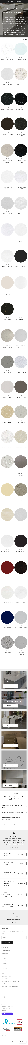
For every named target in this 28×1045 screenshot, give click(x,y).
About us (3, 971)
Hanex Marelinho (7, 602)
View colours (10, 686)
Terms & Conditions (6, 976)
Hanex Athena (20, 84)
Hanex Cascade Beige (7, 161)
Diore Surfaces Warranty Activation (10, 981)
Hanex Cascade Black (21, 161)
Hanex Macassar (20, 577)
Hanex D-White (21, 319)
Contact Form (4, 1000)
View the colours (5, 950)
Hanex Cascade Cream (21, 188)
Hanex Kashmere (7, 525)
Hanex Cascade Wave (21, 240)
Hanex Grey (7, 397)
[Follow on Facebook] (2, 1035)
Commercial (4, 963)
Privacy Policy (4, 978)
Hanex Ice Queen (7, 472)
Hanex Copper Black (7, 320)
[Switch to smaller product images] (26, 39)
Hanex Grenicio (21, 372)
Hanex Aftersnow (7, 59)
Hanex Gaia (7, 372)
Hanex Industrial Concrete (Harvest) (21, 474)
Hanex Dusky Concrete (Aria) (7, 346)
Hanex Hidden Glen (21, 447)
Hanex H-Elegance (7, 422)
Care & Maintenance (6, 984)
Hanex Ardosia (7, 84)
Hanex (7, 57)
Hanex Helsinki (7, 447)
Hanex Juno (20, 500)
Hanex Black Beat (7, 109)
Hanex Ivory (7, 500)
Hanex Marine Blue (7, 627)
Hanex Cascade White (7, 267)
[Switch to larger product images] (23, 39)
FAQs (2, 973)
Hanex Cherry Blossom (7, 293)
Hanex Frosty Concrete (20, 346)
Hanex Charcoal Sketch (20, 267)
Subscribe (7, 942)
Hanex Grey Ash (21, 397)
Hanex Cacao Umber (21, 135)
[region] (14, 838)
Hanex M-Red (7, 577)
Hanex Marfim (20, 602)
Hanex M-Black (21, 551)
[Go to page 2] (17, 664)
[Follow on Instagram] (6, 1035)
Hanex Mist (7, 652)
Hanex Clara (21, 293)
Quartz (3, 956)
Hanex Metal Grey (21, 627)
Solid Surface (4, 953)
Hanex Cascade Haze (21, 214)
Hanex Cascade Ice (7, 240)
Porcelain (3, 958)
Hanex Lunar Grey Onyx (21, 525)
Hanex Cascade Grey (7, 214)
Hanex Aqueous (21, 59)
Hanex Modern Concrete (20, 653)
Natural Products (5, 961)
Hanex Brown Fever (7, 134)
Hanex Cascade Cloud (7, 188)
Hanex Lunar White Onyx (7, 552)
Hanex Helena (20, 422)
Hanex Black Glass (21, 109)
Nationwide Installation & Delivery (10, 986)
